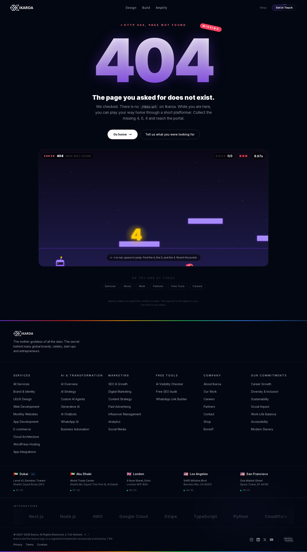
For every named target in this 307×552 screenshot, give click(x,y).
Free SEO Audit (166, 391)
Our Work (210, 391)
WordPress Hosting (26, 444)
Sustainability (260, 399)
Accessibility (259, 421)
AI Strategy (68, 391)
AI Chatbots (69, 414)
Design (131, 7)
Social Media (117, 429)
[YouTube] (271, 539)
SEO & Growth (118, 384)
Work (142, 286)
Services (110, 286)
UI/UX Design (22, 399)
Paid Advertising (119, 406)
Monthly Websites (25, 414)
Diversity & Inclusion (264, 391)
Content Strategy (120, 399)
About (127, 286)
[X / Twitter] (264, 539)
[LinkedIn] (258, 539)
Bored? (209, 429)
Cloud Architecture (26, 436)
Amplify (161, 7)
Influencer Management (124, 414)
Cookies (42, 544)
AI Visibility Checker (169, 384)
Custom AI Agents (73, 399)
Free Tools (178, 286)
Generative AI (70, 406)
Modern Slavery (262, 429)
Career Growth (261, 384)
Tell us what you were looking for (169, 134)
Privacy (17, 544)
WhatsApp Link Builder (171, 399)
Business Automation (75, 429)
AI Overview (69, 384)
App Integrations (24, 452)
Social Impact (260, 406)
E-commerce (22, 429)
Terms (30, 544)
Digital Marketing (119, 391)
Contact (209, 414)
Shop (263, 7)
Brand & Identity (24, 391)
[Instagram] (251, 539)
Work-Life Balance (263, 414)
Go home (120, 134)
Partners (158, 286)
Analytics (114, 421)
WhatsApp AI (70, 421)
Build (146, 7)
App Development (25, 421)
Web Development (26, 406)
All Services (21, 384)
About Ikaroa (212, 384)
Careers (197, 286)
